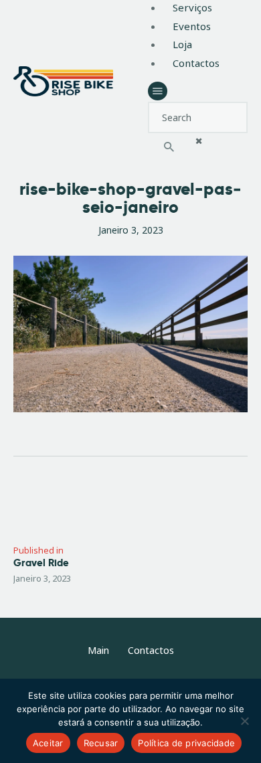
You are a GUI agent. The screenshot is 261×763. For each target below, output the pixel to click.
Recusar (101, 743)
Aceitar (48, 743)
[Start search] (169, 148)
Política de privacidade (186, 743)
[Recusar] (244, 721)
